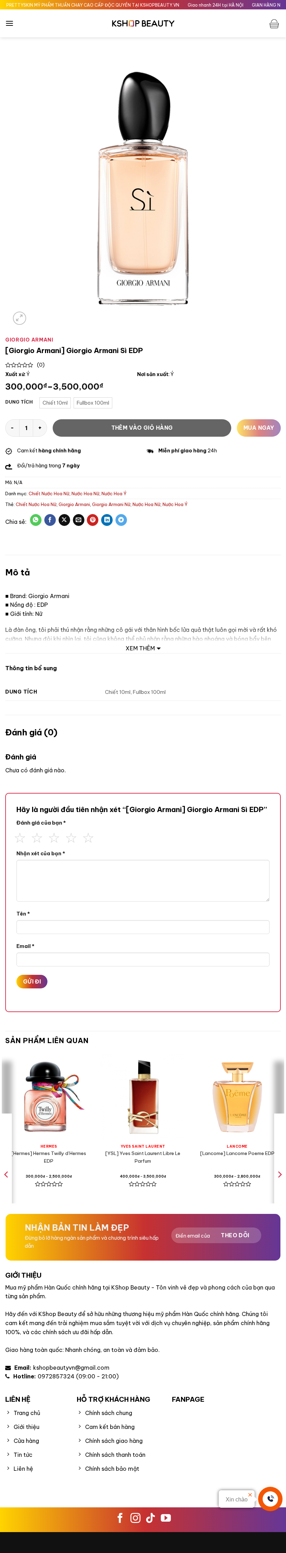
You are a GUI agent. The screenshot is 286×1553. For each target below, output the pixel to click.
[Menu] (9, 23)
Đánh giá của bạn (41, 822)
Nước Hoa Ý (114, 493)
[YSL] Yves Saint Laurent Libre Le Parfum (142, 1157)
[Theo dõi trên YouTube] (166, 1518)
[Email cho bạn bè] (78, 520)
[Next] (279, 1188)
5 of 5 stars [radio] (88, 837)
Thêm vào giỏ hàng (142, 427)
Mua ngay (258, 427)
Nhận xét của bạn (40, 853)
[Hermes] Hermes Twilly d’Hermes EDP (48, 1157)
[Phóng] (20, 318)
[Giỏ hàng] (275, 23)
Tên (23, 914)
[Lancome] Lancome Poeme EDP (237, 1153)
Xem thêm (140, 648)
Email (25, 946)
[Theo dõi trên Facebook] (120, 1518)
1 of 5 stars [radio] (20, 837)
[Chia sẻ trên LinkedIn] (107, 520)
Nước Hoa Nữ (85, 493)
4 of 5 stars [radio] (71, 837)
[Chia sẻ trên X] (64, 520)
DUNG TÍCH (19, 402)
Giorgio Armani (74, 504)
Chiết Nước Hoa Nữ (49, 493)
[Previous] (6, 1188)
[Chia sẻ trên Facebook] (50, 520)
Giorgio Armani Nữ (111, 504)
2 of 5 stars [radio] (37, 837)
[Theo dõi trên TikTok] (150, 1518)
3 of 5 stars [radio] (54, 837)
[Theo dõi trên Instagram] (135, 1518)
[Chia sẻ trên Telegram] (121, 520)
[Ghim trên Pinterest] (92, 520)
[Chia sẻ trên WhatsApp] (36, 520)
